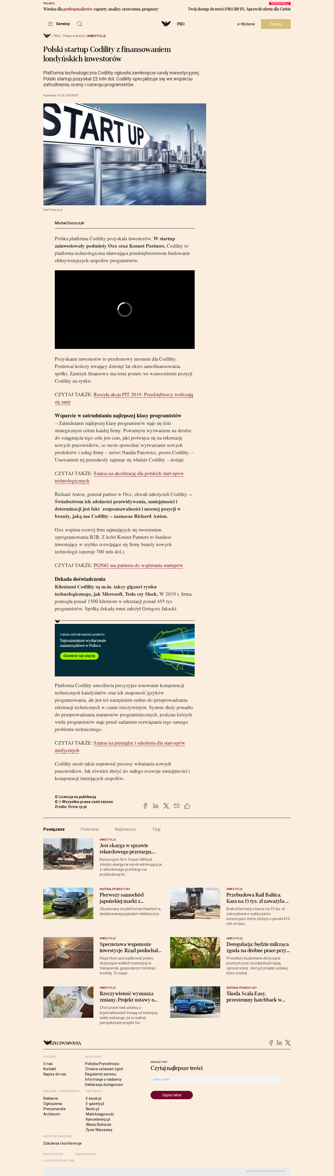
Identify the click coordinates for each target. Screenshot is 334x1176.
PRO (180, 24)
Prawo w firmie (73, 36)
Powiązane (54, 829)
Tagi (156, 829)
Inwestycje (96, 36)
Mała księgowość (100, 1114)
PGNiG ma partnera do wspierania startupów (138, 565)
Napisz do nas (54, 1074)
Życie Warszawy (99, 1130)
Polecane (90, 829)
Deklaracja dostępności (104, 1085)
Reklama (50, 1098)
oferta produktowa (59, 1160)
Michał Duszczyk (69, 223)
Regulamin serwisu (100, 1074)
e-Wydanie (246, 24)
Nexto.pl (92, 1109)
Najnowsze (125, 829)
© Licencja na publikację (76, 797)
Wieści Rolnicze (98, 1124)
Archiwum (51, 1114)
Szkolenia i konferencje (62, 1143)
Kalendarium (86, 1154)
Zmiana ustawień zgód (104, 1069)
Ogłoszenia (52, 1104)
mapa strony (53, 1154)
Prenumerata (54, 1109)
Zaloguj (276, 24)
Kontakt (49, 1069)
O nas (48, 1064)
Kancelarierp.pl (98, 1119)
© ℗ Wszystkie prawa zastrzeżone (84, 802)
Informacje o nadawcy (103, 1079)
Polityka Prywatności (102, 1064)
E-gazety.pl (95, 1104)
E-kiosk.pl (93, 1098)
